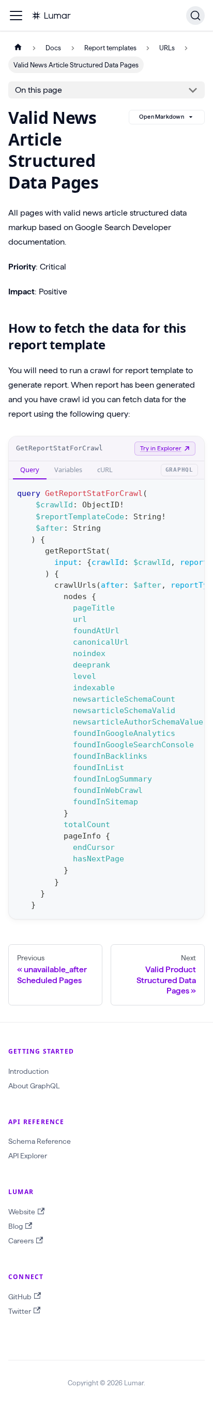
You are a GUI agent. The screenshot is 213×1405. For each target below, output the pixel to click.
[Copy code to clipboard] (191, 492)
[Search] (195, 15)
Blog (15, 1226)
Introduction (28, 1071)
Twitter (19, 1311)
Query (29, 469)
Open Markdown (161, 116)
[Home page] (18, 47)
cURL (105, 469)
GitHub (20, 1297)
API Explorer (27, 1156)
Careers (21, 1241)
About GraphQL (33, 1086)
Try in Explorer (160, 448)
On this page (38, 90)
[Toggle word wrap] (172, 492)
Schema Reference (39, 1141)
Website (21, 1212)
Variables (68, 469)
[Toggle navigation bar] (16, 15)
